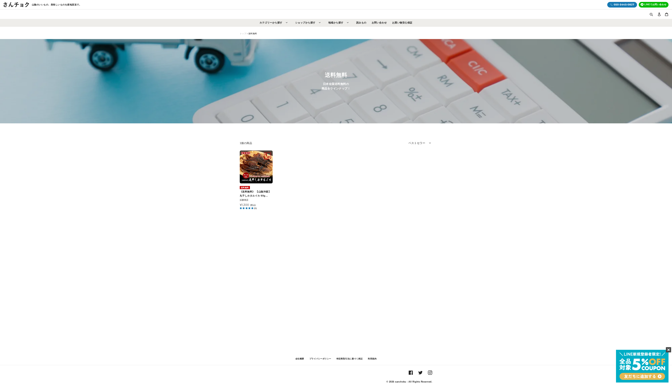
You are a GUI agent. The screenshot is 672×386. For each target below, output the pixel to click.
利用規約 (372, 358)
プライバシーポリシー (320, 358)
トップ (243, 33)
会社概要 (299, 358)
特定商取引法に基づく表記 (350, 358)
